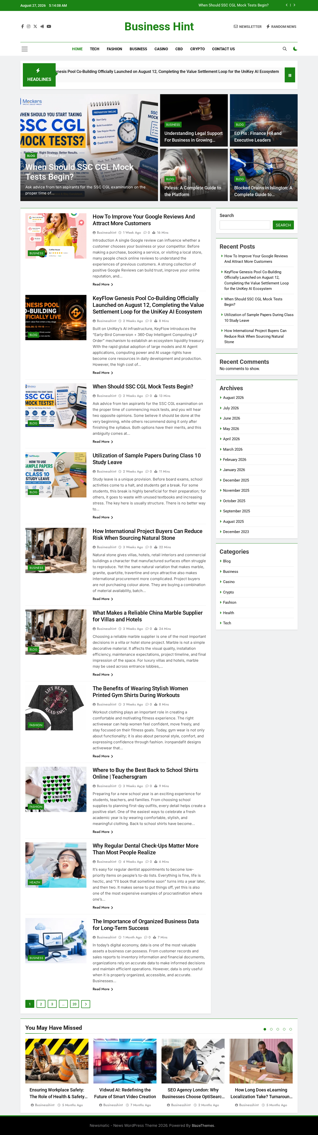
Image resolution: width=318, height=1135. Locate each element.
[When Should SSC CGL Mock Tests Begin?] (251, 78)
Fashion (114, 49)
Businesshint (106, 232)
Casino (161, 49)
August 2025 (233, 521)
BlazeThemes (203, 1125)
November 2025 (236, 490)
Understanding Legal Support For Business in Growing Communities (193, 140)
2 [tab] (271, 1029)
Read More (101, 284)
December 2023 (236, 532)
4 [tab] (284, 1029)
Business (138, 49)
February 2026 (234, 459)
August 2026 (233, 397)
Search (227, 215)
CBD (179, 49)
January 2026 (234, 470)
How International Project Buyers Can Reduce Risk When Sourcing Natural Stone (255, 336)
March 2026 (232, 449)
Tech (94, 49)
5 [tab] (290, 1029)
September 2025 (236, 511)
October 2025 (234, 501)
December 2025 (236, 480)
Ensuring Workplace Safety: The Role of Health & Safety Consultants (57, 1096)
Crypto (197, 49)
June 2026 (231, 418)
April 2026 (231, 439)
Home (77, 49)
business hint (159, 26)
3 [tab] (278, 1029)
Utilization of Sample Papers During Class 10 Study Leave (221, 5)
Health (35, 882)
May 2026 (231, 429)
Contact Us (223, 49)
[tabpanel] (57, 1073)
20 (75, 1004)
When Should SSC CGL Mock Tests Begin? (143, 386)
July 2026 (231, 408)
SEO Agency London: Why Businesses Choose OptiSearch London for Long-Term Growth (193, 1096)
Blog (31, 156)
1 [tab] (265, 1029)
